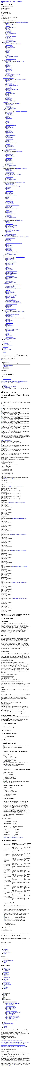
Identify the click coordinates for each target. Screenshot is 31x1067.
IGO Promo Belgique (11, 1007)
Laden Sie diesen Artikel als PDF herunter (13, 837)
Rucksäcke (8, 278)
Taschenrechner (9, 75)
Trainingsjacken (10, 146)
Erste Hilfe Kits (9, 154)
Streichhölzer (9, 98)
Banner (8, 189)
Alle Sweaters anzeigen (11, 142)
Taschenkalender (10, 107)
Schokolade (9, 250)
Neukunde (5, 366)
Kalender (5, 102)
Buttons (8, 80)
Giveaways (8, 87)
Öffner (7, 328)
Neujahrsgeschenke (10, 47)
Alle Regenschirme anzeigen (12, 205)
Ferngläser (8, 187)
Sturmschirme (9, 202)
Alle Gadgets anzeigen (11, 295)
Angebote (5, 343)
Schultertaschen (9, 279)
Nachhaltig (6, 344)
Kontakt (5, 961)
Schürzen (5, 980)
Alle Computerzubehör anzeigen (13, 288)
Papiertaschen (9, 272)
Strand (7, 210)
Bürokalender (9, 104)
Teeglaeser (8, 31)
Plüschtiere (8, 92)
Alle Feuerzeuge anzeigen (12, 85)
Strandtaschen (9, 281)
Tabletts (8, 241)
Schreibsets (8, 231)
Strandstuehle (9, 211)
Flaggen (8, 188)
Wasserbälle (9, 216)
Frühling (8, 50)
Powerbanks (9, 306)
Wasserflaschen (9, 40)
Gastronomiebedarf (10, 238)
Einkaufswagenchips (11, 81)
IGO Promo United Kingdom (13, 1017)
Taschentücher (9, 163)
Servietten (8, 240)
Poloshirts (8, 130)
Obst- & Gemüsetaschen (11, 271)
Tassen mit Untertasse (11, 36)
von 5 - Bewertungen (11, 1)
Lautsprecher (9, 305)
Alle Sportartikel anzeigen (12, 208)
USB (7, 307)
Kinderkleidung (9, 127)
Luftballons (9, 90)
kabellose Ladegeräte (11, 300)
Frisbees (8, 196)
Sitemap (5, 1027)
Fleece (7, 116)
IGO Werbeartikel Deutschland (10, 1002)
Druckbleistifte (9, 224)
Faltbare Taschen (10, 263)
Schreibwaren (6, 219)
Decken (8, 312)
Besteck (8, 321)
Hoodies (8, 141)
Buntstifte (8, 222)
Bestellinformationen (8, 960)
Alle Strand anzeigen (11, 213)
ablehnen (3, 1065)
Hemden (8, 120)
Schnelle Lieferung (10, 57)
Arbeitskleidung (10, 112)
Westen (8, 147)
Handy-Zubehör (10, 296)
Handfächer (9, 118)
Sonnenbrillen (9, 137)
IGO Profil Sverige (10, 1008)
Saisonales (8, 48)
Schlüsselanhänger (10, 93)
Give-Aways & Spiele (8, 78)
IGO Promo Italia (10, 1004)
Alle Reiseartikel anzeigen (12, 277)
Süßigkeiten (9, 245)
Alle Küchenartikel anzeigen (12, 329)
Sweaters (8, 140)
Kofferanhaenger (10, 276)
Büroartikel (8, 62)
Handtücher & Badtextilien (12, 314)
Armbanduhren (9, 114)
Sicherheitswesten (10, 173)
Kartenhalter (9, 65)
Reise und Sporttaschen (11, 273)
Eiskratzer (8, 169)
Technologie (6, 283)
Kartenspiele (9, 88)
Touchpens (8, 229)
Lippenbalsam (9, 160)
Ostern (7, 52)
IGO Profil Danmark (11, 1009)
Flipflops (8, 117)
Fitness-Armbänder (10, 292)
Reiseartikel (9, 274)
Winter (7, 55)
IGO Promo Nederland (11, 1020)
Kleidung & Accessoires (8, 109)
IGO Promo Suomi (10, 1014)
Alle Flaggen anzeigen (11, 194)
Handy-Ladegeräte (10, 297)
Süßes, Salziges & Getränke (9, 235)
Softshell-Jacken (10, 123)
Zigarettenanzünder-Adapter (12, 301)
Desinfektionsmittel (10, 153)
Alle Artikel (6, 339)
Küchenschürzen (10, 330)
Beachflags (8, 192)
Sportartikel (9, 206)
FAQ (4, 352)
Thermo (8, 37)
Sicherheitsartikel (10, 172)
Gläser (7, 28)
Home (4, 385)
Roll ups (8, 73)
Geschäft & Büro (7, 60)
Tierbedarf (8, 215)
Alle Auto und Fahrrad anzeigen (13, 186)
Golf (7, 198)
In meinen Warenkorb (5, 703)
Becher (8, 23)
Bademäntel (9, 315)
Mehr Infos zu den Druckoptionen (11, 478)
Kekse (7, 244)
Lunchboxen (9, 324)
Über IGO (5, 949)
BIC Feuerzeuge (10, 84)
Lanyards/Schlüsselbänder (12, 89)
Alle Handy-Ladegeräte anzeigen (13, 302)
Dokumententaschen (11, 260)
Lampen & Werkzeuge (8, 166)
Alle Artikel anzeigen (11, 41)
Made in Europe (7, 349)
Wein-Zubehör (9, 337)
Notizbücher (9, 70)
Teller (7, 333)
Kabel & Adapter (10, 298)
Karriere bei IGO (7, 952)
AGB (4, 1022)
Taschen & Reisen (7, 255)
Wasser (8, 253)
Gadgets (8, 290)
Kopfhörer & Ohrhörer (11, 304)
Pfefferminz (9, 249)
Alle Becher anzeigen (11, 27)
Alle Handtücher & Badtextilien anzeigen (15, 318)
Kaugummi (8, 248)
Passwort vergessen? (8, 365)
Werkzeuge (8, 178)
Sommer (8, 54)
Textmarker (9, 232)
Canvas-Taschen (10, 259)
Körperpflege (6, 150)
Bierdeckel (8, 239)
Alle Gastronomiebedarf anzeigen (14, 243)
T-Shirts (8, 144)
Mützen (8, 128)
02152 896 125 (4, 382)
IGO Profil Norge (10, 1018)
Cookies (5, 1026)
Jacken (7, 122)
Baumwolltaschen (10, 258)
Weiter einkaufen (7, 379)
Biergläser (8, 29)
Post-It (7, 71)
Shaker (8, 26)
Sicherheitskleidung (10, 135)
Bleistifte (8, 221)
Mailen (18, 382)
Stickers (8, 97)
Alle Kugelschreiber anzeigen (13, 230)
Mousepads (9, 67)
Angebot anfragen (5, 710)
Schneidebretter (9, 325)
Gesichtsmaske (9, 155)
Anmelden (6, 362)
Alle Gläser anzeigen (11, 33)
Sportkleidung (9, 139)
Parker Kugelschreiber (11, 227)
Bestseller (5, 347)
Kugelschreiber (9, 226)
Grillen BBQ (9, 199)
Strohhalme (9, 326)
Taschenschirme (10, 203)
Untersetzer (9, 335)
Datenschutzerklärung (8, 1023)
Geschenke (6, 42)
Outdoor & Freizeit (7, 180)
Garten (7, 197)
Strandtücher (9, 212)
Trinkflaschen (9, 38)
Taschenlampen (9, 175)
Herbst (7, 51)
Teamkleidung (9, 145)
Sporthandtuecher (10, 316)
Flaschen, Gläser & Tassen (9, 21)
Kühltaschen (9, 268)
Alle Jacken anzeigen (11, 125)
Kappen (8, 126)
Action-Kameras (10, 291)
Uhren (7, 334)
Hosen (7, 121)
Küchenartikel (9, 320)
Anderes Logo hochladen (6, 440)
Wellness (8, 164)
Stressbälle (8, 99)
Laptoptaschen (9, 269)
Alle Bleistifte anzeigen (11, 225)
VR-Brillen (8, 293)
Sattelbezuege (9, 184)
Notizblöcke (9, 69)
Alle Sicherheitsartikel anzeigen (13, 174)
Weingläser (8, 32)
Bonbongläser (9, 246)
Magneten (8, 331)
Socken (8, 136)
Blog (4, 350)
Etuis (7, 64)
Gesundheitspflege (10, 156)
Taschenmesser (9, 177)
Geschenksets (9, 46)
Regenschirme (9, 201)
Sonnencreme (9, 161)
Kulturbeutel (9, 159)
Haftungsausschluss (7, 1024)
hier (14, 1064)
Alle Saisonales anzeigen (12, 56)
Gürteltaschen (9, 264)
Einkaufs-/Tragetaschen (11, 262)
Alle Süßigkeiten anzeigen (12, 252)
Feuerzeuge (9, 83)
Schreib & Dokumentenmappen (13, 74)
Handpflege (9, 158)
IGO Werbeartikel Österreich (12, 1003)
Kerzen (8, 319)
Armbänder (9, 113)
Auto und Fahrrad (10, 183)
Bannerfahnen (9, 191)
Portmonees (9, 131)
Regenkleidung (9, 132)
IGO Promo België (10, 1006)
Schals (7, 133)
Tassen (7, 34)
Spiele (7, 94)
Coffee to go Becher (11, 24)
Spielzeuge (8, 95)
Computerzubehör (10, 286)
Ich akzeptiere (8, 1065)
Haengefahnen (9, 193)
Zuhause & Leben (7, 310)
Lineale (8, 66)
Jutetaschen (9, 265)
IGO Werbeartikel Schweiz (12, 1016)
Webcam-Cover (9, 287)
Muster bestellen (4, 705)
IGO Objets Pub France (11, 1011)
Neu (4, 348)
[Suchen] (14, 356)
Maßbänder (9, 170)
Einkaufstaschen (7, 984)
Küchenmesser (9, 323)
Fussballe (8, 207)
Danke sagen (9, 45)
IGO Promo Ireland (10, 1013)
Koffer (7, 267)
